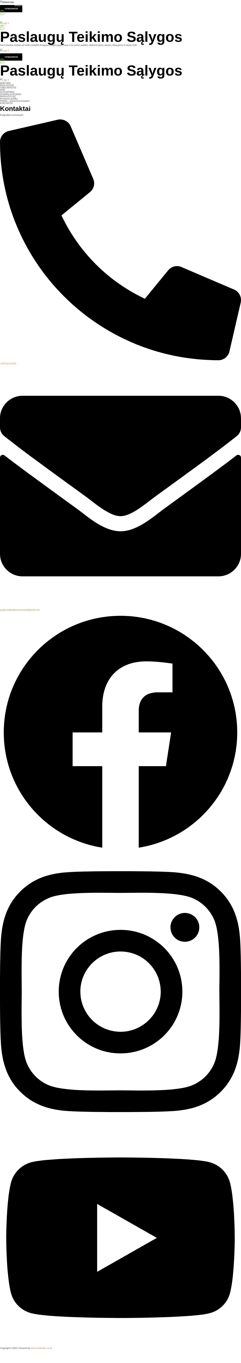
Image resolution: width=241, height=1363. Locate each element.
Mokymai (19, 5)
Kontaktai (201, 54)
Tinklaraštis (97, 5)
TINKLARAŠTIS (8, 87)
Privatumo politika (9, 99)
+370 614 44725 (8, 363)
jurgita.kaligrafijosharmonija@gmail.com (20, 610)
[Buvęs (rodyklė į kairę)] (4, 1360)
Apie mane (137, 5)
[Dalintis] (13, 1355)
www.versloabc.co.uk (41, 1348)
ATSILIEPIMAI (7, 92)
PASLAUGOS (7, 85)
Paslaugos (57, 5)
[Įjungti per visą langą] (23, 1355)
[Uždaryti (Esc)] (4, 1355)
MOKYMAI (5, 83)
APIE (2, 90)
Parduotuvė (220, 5)
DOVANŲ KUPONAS (10, 94)
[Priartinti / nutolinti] (32, 1355)
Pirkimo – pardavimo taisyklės (15, 101)
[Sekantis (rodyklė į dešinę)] (13, 1360)
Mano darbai (180, 5)
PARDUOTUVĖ (8, 96)
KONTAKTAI (6, 103)
